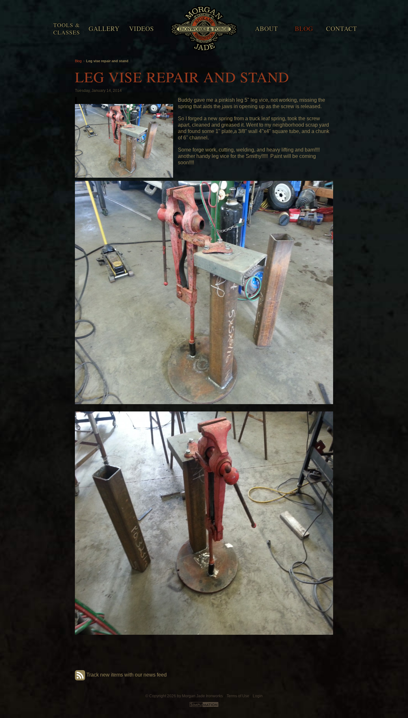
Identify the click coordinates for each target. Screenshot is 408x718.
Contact (341, 28)
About (266, 28)
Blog (304, 28)
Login (258, 696)
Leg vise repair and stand (107, 61)
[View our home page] (204, 27)
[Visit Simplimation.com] (204, 705)
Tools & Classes (66, 28)
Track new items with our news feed (126, 674)
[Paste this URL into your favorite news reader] (80, 674)
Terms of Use (238, 696)
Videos (141, 28)
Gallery (104, 28)
